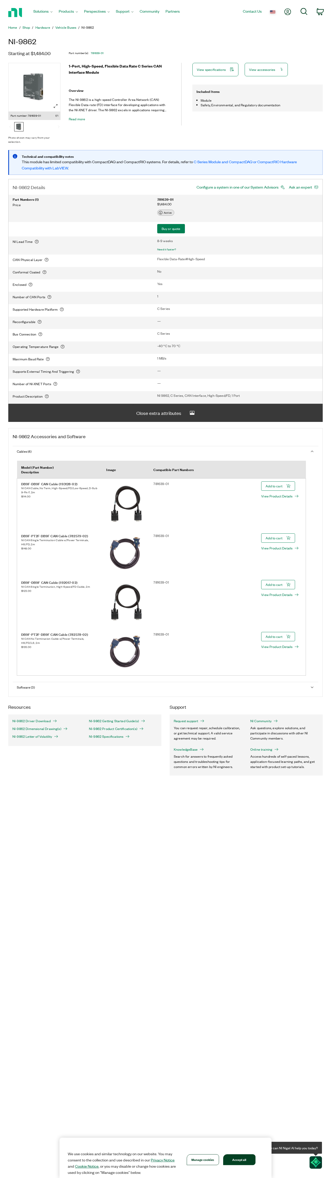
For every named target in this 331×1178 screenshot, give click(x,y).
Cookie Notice (87, 1166)
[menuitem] (43, 12)
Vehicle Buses (65, 27)
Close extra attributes (158, 413)
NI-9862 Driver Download (31, 721)
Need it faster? (166, 249)
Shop (26, 27)
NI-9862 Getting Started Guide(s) (114, 721)
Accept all (239, 1159)
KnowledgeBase (186, 749)
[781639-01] (19, 127)
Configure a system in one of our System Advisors (238, 187)
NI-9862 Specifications (106, 736)
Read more (77, 119)
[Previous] (10, 127)
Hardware (42, 27)
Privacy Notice (163, 1159)
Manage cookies (202, 1159)
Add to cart (274, 485)
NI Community (261, 721)
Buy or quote (171, 228)
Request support (186, 721)
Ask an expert (300, 187)
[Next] (59, 127)
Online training (261, 749)
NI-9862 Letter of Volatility (32, 736)
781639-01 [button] (97, 53)
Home (12, 27)
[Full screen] (55, 106)
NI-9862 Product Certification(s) (113, 728)
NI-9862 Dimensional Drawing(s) (36, 728)
